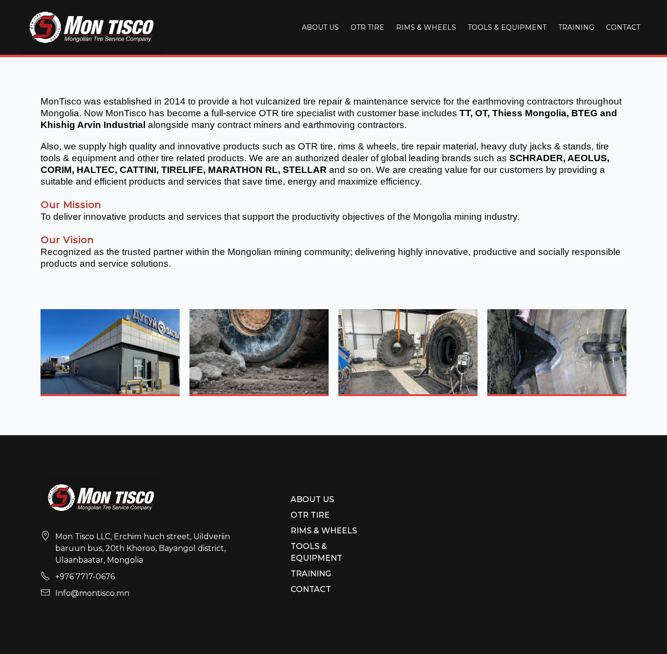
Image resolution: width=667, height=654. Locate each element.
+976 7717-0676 (85, 576)
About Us (312, 499)
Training (576, 27)
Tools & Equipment (507, 27)
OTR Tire (367, 27)
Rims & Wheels (426, 27)
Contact (623, 27)
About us (320, 27)
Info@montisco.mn (92, 593)
